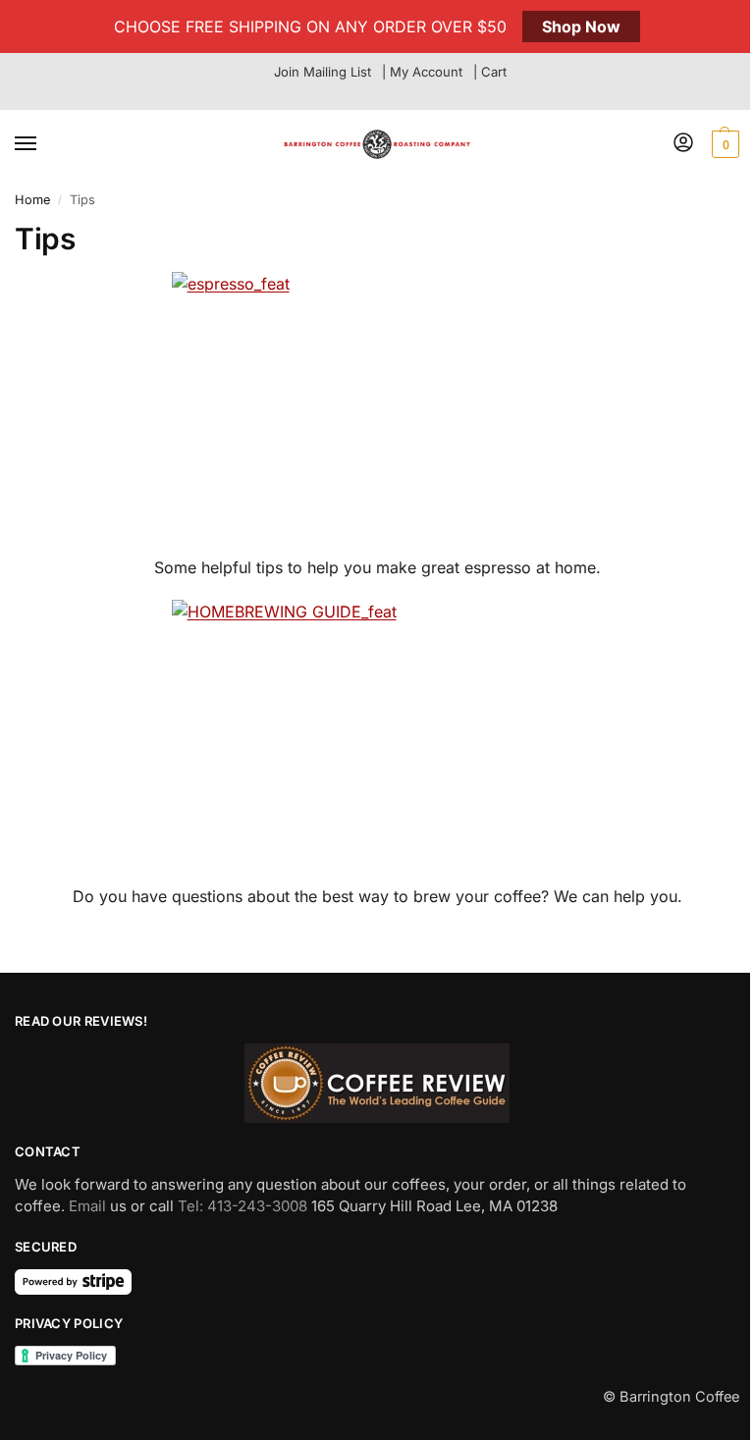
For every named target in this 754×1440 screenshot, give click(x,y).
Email (87, 1206)
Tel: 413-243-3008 (242, 1206)
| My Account (422, 72)
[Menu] (44, 144)
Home (32, 199)
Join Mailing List (322, 72)
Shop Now (581, 26)
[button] (723, 144)
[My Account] (683, 144)
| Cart (490, 72)
